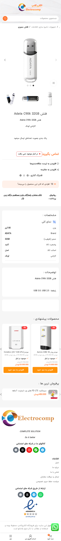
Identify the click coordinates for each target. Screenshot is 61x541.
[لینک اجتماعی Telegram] (20, 176)
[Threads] (22, 450)
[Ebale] (36, 450)
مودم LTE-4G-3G (51, 355)
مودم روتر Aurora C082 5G (47, 352)
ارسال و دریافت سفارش (49, 477)
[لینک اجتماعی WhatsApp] (24, 176)
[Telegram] (42, 450)
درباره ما (55, 467)
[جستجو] (5, 18)
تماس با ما (54, 472)
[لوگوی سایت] (30, 7)
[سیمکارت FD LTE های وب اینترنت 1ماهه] (52, 394)
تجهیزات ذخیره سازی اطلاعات (43, 27)
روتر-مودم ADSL (39, 355)
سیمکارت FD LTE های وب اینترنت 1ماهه (29, 390)
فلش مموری (23, 27)
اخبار (57, 462)
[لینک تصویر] (28, 417)
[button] (56, 60)
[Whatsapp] (40, 495)
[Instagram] (29, 450)
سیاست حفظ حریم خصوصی (47, 481)
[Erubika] (16, 450)
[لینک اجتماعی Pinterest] (28, 176)
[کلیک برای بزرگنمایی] (53, 83)
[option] (33, 85)
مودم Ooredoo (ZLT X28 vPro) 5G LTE (16, 353)
